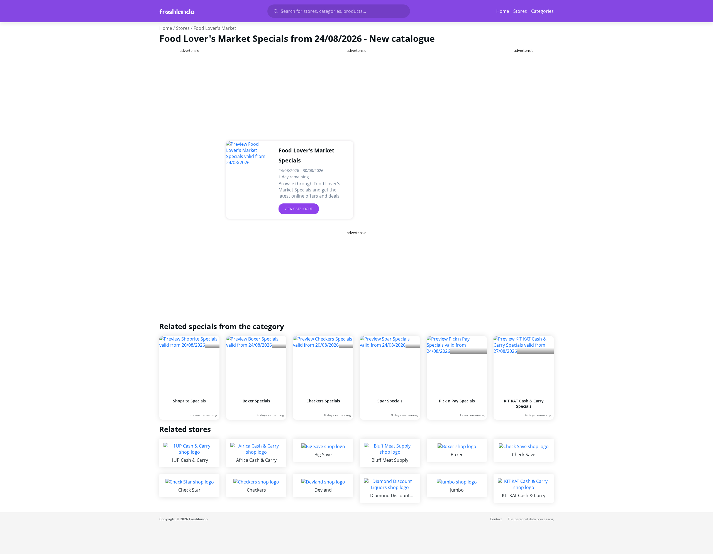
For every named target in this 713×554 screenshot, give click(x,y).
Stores (520, 11)
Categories (542, 11)
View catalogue (299, 208)
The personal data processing (531, 519)
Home (502, 11)
